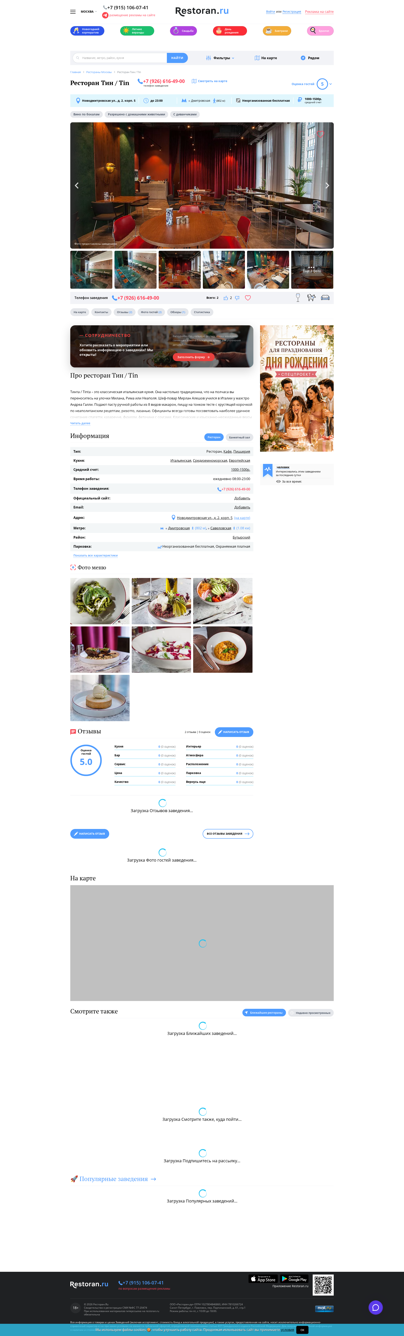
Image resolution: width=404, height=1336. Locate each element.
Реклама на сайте (319, 12)
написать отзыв (92, 834)
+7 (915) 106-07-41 (143, 1282)
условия (287, 1329)
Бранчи (319, 30)
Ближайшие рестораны (266, 1012)
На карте (269, 58)
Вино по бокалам (86, 114)
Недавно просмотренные (313, 1013)
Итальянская (180, 460)
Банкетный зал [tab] (239, 437)
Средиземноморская (210, 460)
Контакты (101, 312)
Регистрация (292, 11)
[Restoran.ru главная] (202, 12)
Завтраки (276, 30)
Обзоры (177, 312)
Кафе (227, 451)
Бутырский (241, 537)
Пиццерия (241, 451)
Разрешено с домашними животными (136, 114)
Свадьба (183, 30)
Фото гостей (151, 312)
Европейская (239, 460)
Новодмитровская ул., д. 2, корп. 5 (109, 101)
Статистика (202, 312)
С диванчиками (185, 114)
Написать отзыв (236, 732)
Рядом (313, 58)
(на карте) (242, 517)
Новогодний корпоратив (86, 30)
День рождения (226, 30)
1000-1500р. (240, 469)
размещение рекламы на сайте (132, 15)
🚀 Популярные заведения (109, 1179)
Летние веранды (133, 30)
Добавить (242, 498)
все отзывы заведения (224, 834)
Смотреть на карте (212, 81)
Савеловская (220, 528)
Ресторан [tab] (214, 437)
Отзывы (124, 312)
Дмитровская (179, 528)
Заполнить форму (191, 357)
